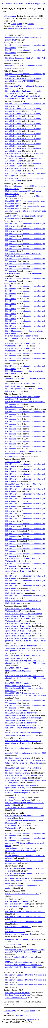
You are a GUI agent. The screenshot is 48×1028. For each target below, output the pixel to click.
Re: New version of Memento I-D (18, 927)
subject (31, 24)
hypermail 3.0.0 (32, 1020)
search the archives (36, 28)
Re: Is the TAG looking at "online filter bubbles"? (24, 273)
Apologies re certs (12, 462)
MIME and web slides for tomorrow (19, 962)
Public (26, 4)
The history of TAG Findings (16, 798)
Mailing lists (17, 4)
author (19, 24)
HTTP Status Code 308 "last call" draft (20, 851)
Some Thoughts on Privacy (16, 997)
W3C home (6, 4)
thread (13, 24)
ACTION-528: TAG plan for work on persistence (24, 808)
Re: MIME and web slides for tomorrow (20, 957)
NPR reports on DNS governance (18, 878)
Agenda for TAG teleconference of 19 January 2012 (25, 753)
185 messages (10, 16)
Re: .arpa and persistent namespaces (20, 748)
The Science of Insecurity (15, 944)
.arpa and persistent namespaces (18, 848)
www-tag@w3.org (38, 4)
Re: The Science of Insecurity (17, 901)
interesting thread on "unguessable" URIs (21, 939)
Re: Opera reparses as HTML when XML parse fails (25, 975)
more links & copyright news (16, 710)
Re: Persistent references (15, 932)
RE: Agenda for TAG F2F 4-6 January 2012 (22, 893)
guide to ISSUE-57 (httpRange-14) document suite (25, 379)
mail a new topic (21, 26)
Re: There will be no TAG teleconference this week (25, 912)
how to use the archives (17, 28)
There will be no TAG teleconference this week (23, 922)
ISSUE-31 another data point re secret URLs (22, 793)
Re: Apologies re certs (14, 407)
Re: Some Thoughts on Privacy (17, 758)
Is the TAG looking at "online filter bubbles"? (22, 728)
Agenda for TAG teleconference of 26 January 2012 (25, 211)
